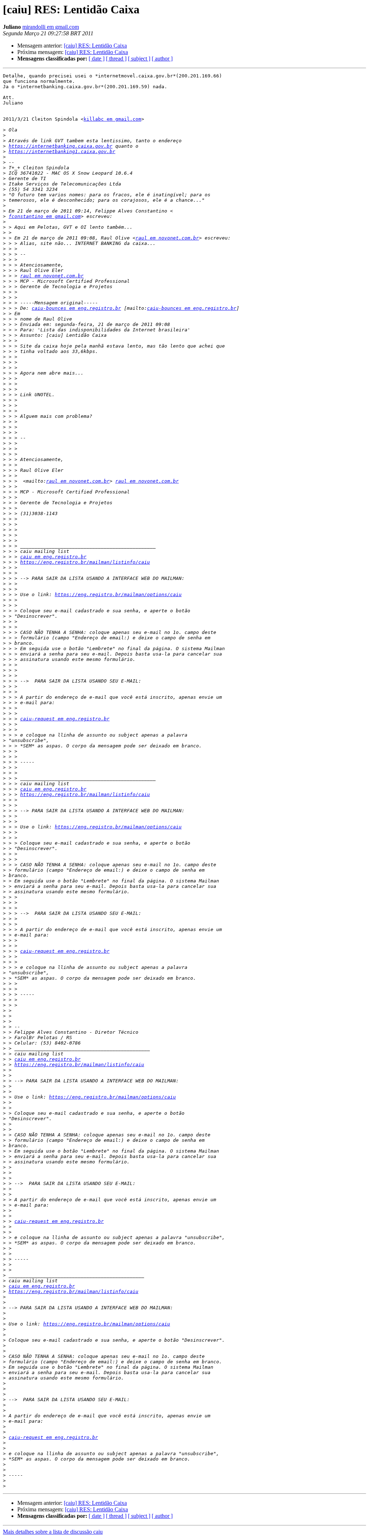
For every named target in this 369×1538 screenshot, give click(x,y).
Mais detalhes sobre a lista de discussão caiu (53, 1532)
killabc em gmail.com (112, 119)
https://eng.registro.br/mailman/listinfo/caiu (85, 562)
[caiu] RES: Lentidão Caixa (95, 46)
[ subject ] (139, 58)
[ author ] (162, 58)
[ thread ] (116, 58)
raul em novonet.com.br (167, 238)
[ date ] (97, 58)
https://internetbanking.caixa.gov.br (60, 146)
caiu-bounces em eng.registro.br (76, 308)
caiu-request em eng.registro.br (65, 718)
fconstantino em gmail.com (45, 216)
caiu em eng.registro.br (53, 556)
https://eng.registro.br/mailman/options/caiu (118, 594)
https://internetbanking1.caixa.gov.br (62, 151)
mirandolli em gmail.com (50, 27)
